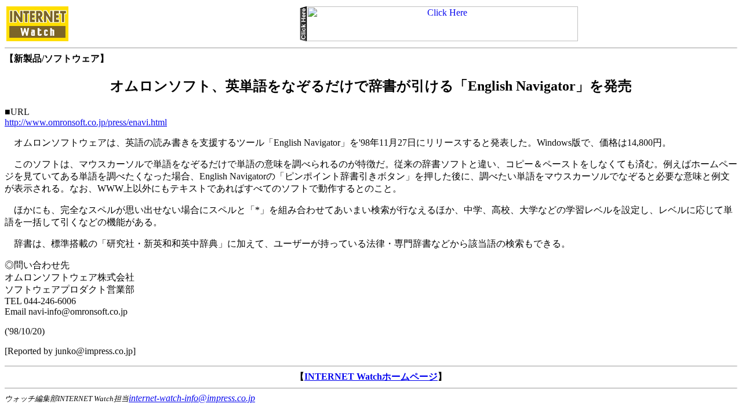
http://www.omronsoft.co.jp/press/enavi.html (86, 122)
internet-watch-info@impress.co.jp (192, 398)
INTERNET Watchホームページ (371, 376)
